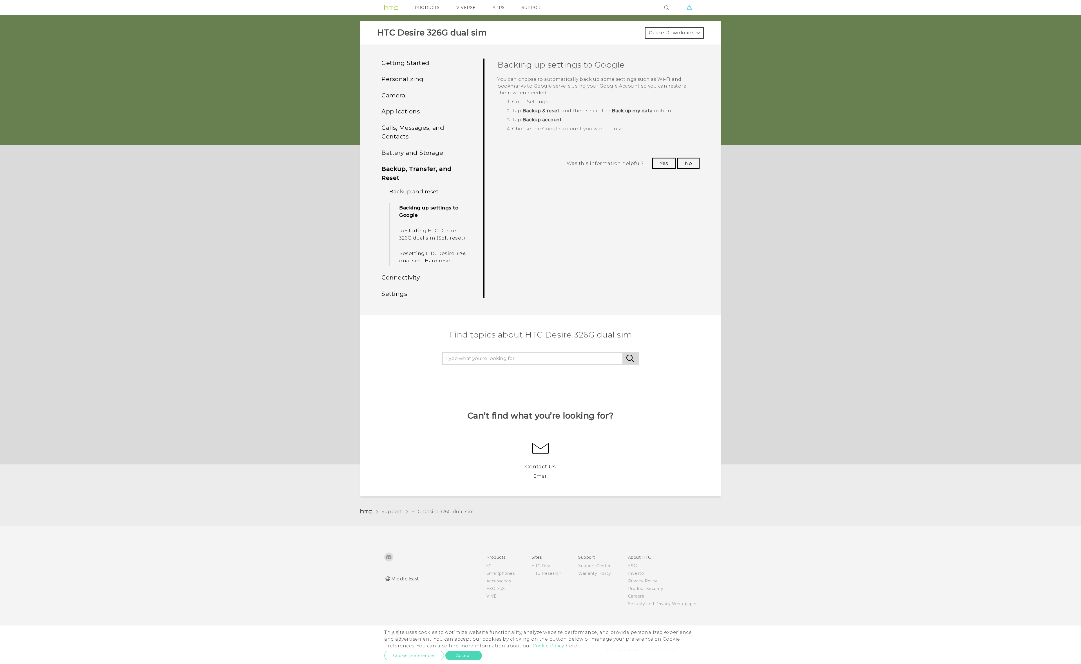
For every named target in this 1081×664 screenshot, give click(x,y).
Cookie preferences (414, 655)
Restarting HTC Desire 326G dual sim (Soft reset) (432, 234)
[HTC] (391, 7)
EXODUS (495, 588)
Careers (636, 596)
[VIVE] (689, 7)
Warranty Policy (594, 573)
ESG (632, 565)
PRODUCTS (427, 7)
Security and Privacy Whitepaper (662, 603)
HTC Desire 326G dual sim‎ (442, 511)
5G (489, 565)
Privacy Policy (642, 580)
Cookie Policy (548, 646)
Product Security (646, 588)
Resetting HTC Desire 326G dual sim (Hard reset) (433, 257)
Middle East (405, 579)
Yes (664, 163)
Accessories (498, 580)
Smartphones (500, 573)
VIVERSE (466, 7)
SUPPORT (532, 7)
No (688, 163)
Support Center (594, 565)
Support (391, 511)
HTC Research (546, 573)
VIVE (491, 596)
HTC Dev (540, 565)
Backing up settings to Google (428, 211)
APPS (499, 7)
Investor (637, 573)
